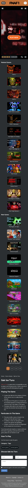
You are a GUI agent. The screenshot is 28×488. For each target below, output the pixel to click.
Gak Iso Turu (4, 385)
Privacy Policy (10, 481)
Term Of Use (18, 481)
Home (2, 376)
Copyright (14, 478)
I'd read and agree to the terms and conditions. (14, 468)
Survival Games (14, 448)
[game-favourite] (25, 3)
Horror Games (8, 376)
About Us (8, 478)
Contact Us (20, 478)
